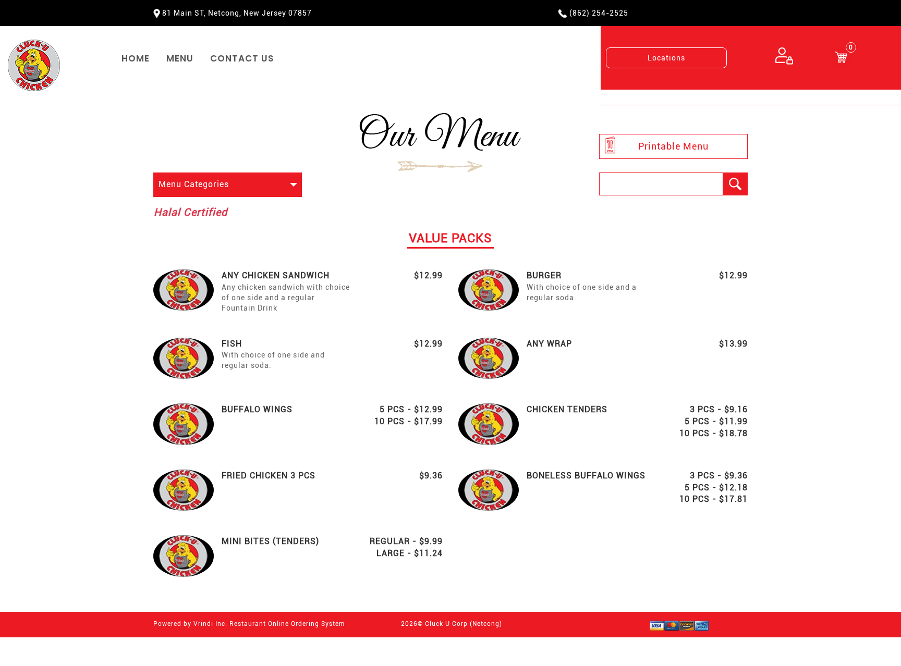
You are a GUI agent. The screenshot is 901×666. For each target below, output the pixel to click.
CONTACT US (242, 58)
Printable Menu (673, 146)
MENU (179, 58)
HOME (135, 58)
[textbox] (661, 184)
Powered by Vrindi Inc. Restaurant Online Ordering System (249, 623)
